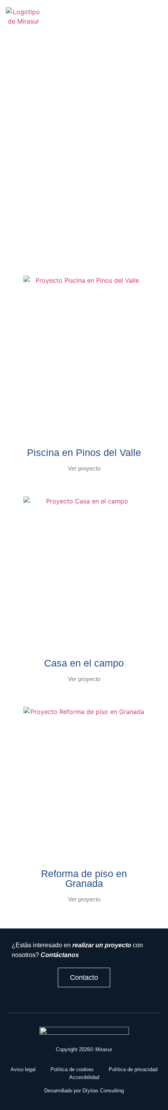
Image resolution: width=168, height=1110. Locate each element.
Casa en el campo (84, 663)
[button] (68, 21)
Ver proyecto (84, 468)
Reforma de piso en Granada (84, 878)
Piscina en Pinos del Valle (84, 452)
